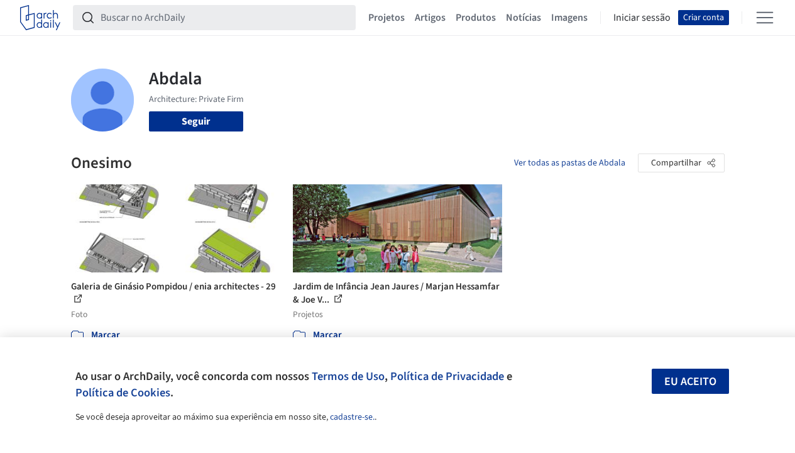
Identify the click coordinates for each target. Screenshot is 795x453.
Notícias (523, 18)
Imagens (569, 18)
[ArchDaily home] (40, 17)
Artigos (430, 18)
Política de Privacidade (447, 376)
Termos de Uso (348, 376)
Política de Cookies (122, 392)
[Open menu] (765, 18)
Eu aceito (690, 381)
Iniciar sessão (642, 18)
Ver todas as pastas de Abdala (569, 163)
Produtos (476, 18)
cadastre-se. (352, 417)
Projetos (386, 18)
